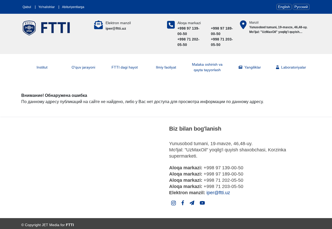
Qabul (27, 7)
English (284, 7)
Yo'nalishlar (46, 7)
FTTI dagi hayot (125, 67)
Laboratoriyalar (293, 67)
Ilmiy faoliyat (166, 67)
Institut (42, 67)
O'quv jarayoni (83, 67)
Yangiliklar (252, 67)
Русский (301, 7)
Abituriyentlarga (73, 7)
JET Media (50, 225)
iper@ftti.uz (218, 192)
